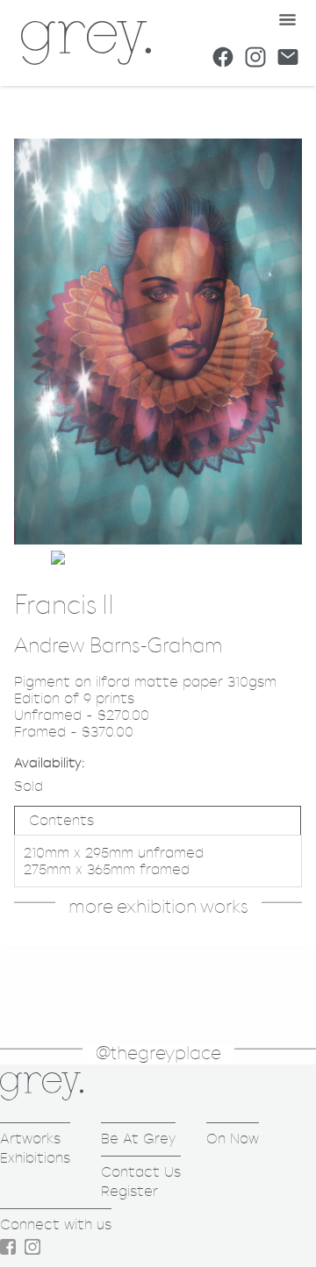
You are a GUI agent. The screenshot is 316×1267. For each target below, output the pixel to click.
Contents (61, 820)
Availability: (49, 762)
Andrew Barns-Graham (118, 646)
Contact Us (141, 1172)
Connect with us (55, 1224)
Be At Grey (138, 1138)
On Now (232, 1138)
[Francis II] (158, 539)
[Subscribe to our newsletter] (288, 57)
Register (129, 1191)
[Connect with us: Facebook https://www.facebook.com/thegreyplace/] (223, 57)
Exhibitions (35, 1158)
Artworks (30, 1138)
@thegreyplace (158, 1053)
